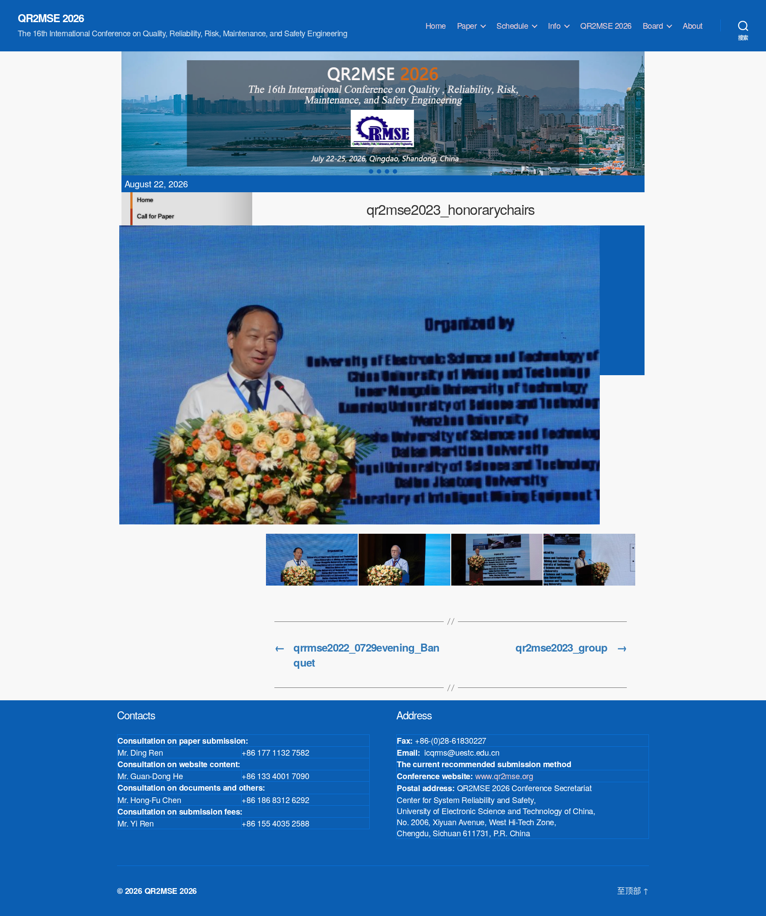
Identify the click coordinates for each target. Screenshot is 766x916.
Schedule (512, 26)
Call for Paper (155, 216)
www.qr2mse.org (504, 775)
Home (436, 26)
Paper (467, 26)
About (693, 26)
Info (554, 26)
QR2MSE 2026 (51, 17)
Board (653, 26)
